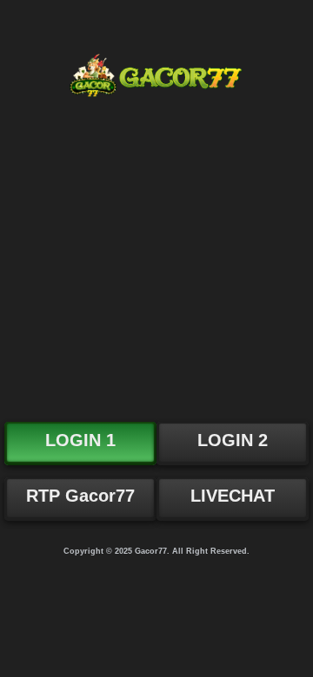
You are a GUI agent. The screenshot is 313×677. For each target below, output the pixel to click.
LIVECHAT (232, 495)
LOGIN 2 (232, 440)
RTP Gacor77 (80, 495)
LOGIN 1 (80, 440)
